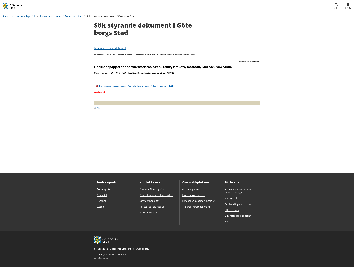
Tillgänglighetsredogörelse (196, 206)
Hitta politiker (232, 210)
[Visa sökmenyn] (336, 6)
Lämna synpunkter (149, 200)
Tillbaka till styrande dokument (110, 48)
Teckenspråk (103, 189)
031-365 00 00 (101, 257)
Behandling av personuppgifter (198, 200)
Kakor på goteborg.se (193, 195)
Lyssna (100, 206)
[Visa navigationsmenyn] (348, 6)
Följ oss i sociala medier (152, 206)
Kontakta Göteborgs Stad (153, 189)
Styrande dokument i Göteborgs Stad (61, 16)
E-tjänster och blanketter (238, 215)
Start (5, 16)
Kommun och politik (24, 16)
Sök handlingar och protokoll (240, 204)
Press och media (148, 212)
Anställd (229, 221)
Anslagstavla (231, 198)
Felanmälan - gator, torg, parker (156, 195)
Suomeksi (102, 195)
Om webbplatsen (191, 189)
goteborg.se (100, 248)
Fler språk (102, 200)
